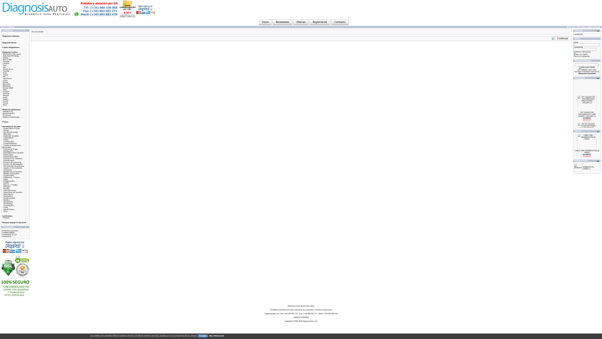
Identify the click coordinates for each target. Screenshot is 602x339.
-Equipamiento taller (10, 157)
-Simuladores (8, 196)
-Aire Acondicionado (10, 132)
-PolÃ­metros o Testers (11, 177)
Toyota (5, 103)
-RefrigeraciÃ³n (8, 181)
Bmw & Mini (7, 60)
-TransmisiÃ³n (8, 206)
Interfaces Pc (8, 111)
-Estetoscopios (8, 160)
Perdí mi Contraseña (581, 56)
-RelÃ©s (6, 183)
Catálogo (11, 27)
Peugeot (6, 92)
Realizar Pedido (594, 27)
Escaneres (7, 115)
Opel (4, 90)
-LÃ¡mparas (7, 170)
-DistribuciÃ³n (8, 151)
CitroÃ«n (6, 63)
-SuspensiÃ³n (8, 202)
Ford (4, 65)
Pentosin (6, 218)
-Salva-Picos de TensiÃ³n (12, 192)
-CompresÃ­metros (10, 143)
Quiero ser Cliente (581, 54)
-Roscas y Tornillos (10, 185)
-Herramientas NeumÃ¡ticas (13, 166)
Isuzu (5, 73)
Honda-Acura (8, 69)
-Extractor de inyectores (12, 162)
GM (4, 67)
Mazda (5, 82)
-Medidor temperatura (11, 174)
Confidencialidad (8, 233)
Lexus (5, 80)
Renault (6, 95)
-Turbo (5, 207)
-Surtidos (6, 200)
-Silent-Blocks (8, 194)
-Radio (5, 179)
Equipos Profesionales (11, 117)
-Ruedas (6, 189)
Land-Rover (7, 78)
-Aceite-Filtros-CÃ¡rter (11, 128)
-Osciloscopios (8, 175)
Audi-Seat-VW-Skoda (11, 56)
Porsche (6, 93)
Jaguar (5, 75)
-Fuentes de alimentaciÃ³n (13, 164)
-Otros (5, 211)
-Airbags (6, 130)
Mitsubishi (6, 86)
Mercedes (7, 84)
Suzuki (5, 101)
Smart (5, 97)
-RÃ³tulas (6, 187)
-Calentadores (8, 138)
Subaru (5, 99)
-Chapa (5, 140)
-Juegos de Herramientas (12, 168)
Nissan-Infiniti (8, 88)
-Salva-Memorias (9, 190)
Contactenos (7, 236)
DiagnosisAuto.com (310, 321)
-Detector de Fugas (10, 149)
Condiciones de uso (9, 234)
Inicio (3, 27)
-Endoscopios (8, 155)
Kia (4, 77)
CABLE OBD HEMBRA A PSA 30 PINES (587, 151)
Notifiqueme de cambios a (588, 168)
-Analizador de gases (11, 136)
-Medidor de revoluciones (12, 172)
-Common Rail (8, 142)
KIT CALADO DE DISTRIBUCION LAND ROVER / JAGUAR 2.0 (587, 110)
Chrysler (6, 61)
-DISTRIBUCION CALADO (13, 153)
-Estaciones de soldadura (12, 158)
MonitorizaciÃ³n (9, 113)
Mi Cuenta (571, 27)
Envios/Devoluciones (10, 231)
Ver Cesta (581, 27)
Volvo (5, 105)
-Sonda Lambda (9, 198)
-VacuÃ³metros (8, 209)
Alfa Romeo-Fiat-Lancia (12, 54)
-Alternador (7, 134)
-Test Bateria (8, 204)
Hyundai (6, 71)
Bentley (5, 58)
